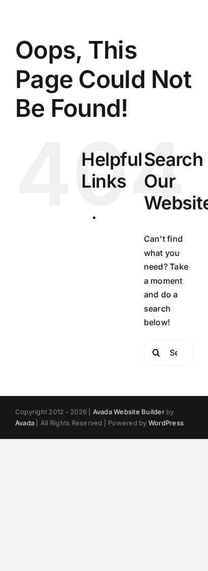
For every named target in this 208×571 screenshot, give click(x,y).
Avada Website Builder (129, 412)
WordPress (166, 423)
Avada (24, 423)
